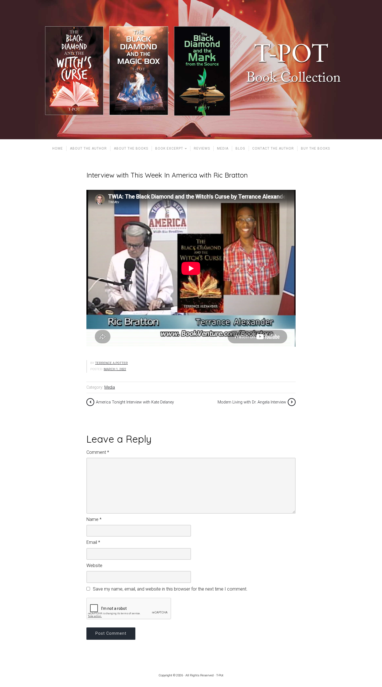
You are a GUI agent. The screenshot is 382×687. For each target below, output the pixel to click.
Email (93, 542)
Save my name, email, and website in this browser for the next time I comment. (170, 589)
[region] (191, 69)
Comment (97, 452)
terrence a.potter (111, 363)
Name (94, 519)
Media (109, 387)
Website (94, 565)
